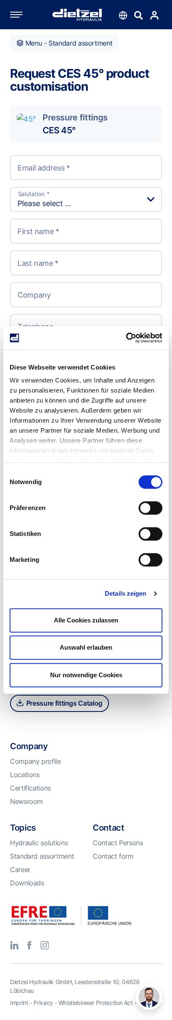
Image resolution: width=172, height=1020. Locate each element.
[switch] (150, 508)
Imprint (19, 1002)
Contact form (113, 856)
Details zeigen (125, 593)
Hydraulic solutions (39, 843)
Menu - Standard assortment (67, 43)
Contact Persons (118, 843)
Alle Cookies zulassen (86, 620)
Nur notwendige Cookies (86, 674)
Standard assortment (42, 856)
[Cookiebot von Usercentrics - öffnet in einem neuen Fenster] (125, 337)
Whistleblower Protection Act (95, 1002)
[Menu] (24, 14)
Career (20, 869)
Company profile (35, 761)
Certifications (30, 788)
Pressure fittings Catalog (63, 703)
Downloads (27, 883)
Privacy (43, 1002)
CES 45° (59, 130)
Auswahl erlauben (86, 647)
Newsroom (26, 801)
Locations (25, 774)
